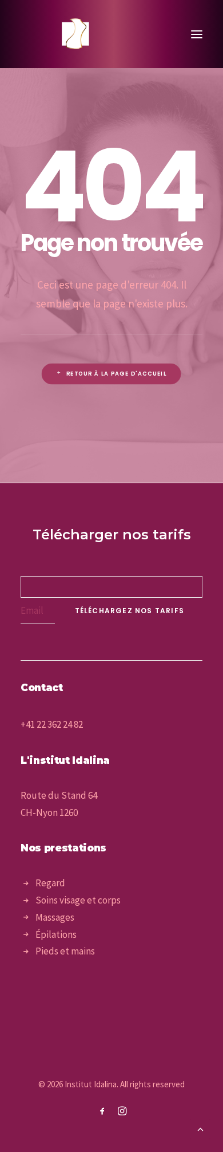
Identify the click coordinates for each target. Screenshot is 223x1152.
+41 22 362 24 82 (52, 724)
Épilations (56, 934)
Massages (54, 917)
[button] (196, 34)
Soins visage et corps (78, 900)
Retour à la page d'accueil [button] (116, 374)
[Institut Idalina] (76, 34)
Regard (50, 883)
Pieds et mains (65, 951)
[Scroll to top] (200, 1128)
